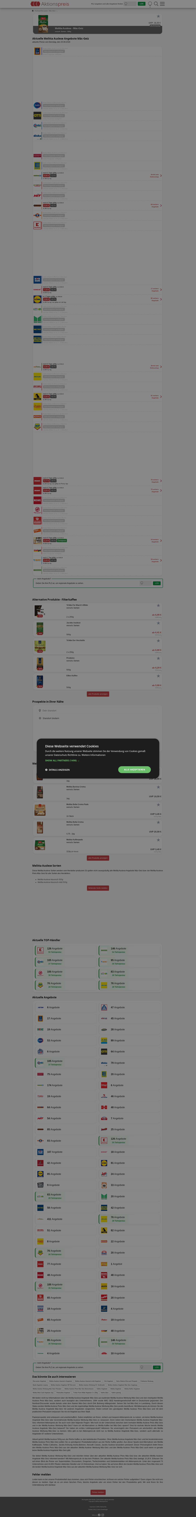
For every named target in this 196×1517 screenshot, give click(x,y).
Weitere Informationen (94, 754)
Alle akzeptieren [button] (134, 769)
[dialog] (98, 758)
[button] (98, 760)
